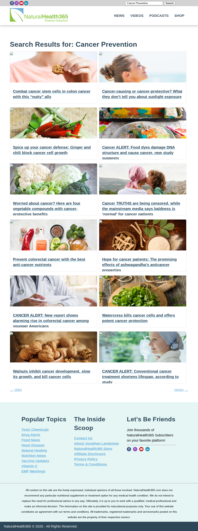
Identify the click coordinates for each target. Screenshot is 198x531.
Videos (136, 16)
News (119, 16)
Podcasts (159, 16)
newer (181, 390)
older (16, 390)
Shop (179, 16)
